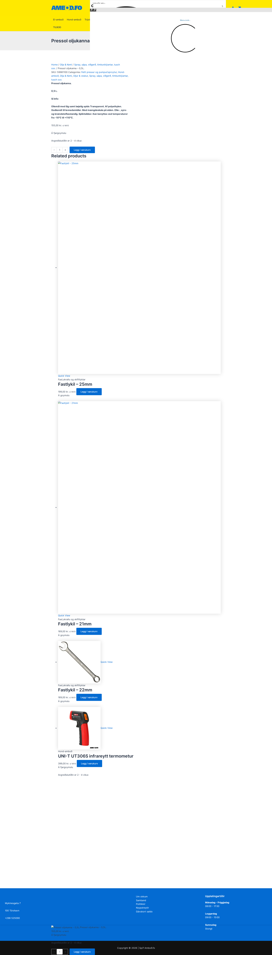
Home (54, 64)
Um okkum (142, 896)
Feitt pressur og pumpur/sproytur (99, 72)
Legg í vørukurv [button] (89, 391)
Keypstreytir (142, 907)
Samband (141, 900)
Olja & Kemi (66, 64)
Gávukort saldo (144, 911)
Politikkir (140, 904)
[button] (91, 10)
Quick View (64, 375)
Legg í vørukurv (82, 149)
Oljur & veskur (80, 75)
